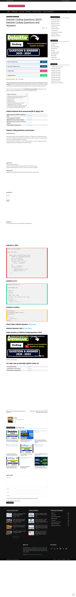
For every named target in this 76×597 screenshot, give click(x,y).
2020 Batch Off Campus (56, 75)
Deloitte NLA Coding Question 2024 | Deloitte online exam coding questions (39, 412)
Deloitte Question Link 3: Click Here (14, 104)
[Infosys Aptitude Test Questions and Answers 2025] (26, 448)
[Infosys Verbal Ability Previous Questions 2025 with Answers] (12, 461)
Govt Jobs (21, 11)
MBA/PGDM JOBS (54, 53)
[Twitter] (21, 30)
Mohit (16, 418)
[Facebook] (61, 1)
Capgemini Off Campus (55, 35)
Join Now (44, 61)
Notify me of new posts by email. (13, 500)
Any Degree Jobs (54, 43)
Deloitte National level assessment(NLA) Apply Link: (17, 96)
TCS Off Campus (54, 30)
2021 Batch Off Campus (56, 77)
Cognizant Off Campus (55, 25)
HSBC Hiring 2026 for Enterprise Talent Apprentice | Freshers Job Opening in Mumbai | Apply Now (40, 532)
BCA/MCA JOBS (54, 48)
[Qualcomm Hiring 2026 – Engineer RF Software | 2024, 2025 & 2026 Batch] (31, 515)
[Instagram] (63, 1)
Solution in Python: (11, 101)
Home (8, 11)
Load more (15, 537)
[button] (68, 11)
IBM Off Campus (54, 26)
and (21, 141)
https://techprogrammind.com (19, 419)
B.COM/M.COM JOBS (55, 52)
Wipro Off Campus (55, 34)
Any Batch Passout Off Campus (57, 82)
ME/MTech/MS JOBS (55, 46)
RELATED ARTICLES (10, 427)
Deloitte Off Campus (16, 16)
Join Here (29, 125)
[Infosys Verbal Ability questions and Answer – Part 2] (41, 448)
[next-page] (9, 470)
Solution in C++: (11, 100)
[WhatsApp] (15, 30)
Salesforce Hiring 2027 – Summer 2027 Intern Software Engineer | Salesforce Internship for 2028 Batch (41, 520)
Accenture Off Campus (55, 19)
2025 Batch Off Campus (56, 68)
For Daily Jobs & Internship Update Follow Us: (16, 107)
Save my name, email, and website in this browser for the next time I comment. (23, 498)
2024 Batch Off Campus (56, 70)
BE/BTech (53, 45)
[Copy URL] (7, 30)
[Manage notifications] (73, 595)
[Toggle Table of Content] (26, 95)
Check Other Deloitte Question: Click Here (16, 103)
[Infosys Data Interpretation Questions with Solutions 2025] (12, 448)
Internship (28, 11)
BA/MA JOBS (53, 55)
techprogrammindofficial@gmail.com (35, 554)
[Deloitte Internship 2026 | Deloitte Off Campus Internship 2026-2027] (12, 434)
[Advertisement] (27, 153)
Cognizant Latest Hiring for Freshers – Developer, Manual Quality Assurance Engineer (19, 514)
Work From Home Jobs (55, 59)
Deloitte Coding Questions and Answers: (15, 97)
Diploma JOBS (54, 57)
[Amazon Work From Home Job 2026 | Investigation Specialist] (9, 533)
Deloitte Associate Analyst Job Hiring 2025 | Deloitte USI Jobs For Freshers (41, 441)
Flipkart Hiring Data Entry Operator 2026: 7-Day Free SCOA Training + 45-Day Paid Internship (19, 520)
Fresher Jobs (14, 11)
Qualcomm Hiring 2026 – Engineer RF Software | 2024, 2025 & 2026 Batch (41, 514)
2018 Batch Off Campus (56, 81)
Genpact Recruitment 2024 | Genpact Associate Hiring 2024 (15, 412)
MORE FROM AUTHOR (20, 427)
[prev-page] (7, 470)
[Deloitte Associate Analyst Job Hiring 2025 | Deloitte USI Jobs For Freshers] (41, 434)
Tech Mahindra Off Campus (56, 32)
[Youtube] (69, 1)
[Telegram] (67, 1)
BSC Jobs (53, 50)
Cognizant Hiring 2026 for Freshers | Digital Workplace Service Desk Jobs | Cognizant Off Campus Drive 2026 (41, 526)
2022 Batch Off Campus (56, 73)
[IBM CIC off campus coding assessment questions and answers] (41, 461)
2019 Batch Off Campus (56, 79)
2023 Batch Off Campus (56, 72)
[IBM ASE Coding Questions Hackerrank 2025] (26, 461)
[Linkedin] (65, 1)
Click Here (29, 115)
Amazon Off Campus (55, 21)
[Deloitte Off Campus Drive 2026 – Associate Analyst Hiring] (26, 434)
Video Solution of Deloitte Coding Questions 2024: (17, 105)
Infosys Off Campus (55, 28)
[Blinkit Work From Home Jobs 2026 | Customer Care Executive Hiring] (9, 527)
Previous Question (36, 11)
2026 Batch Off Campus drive (57, 66)
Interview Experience (48, 11)
